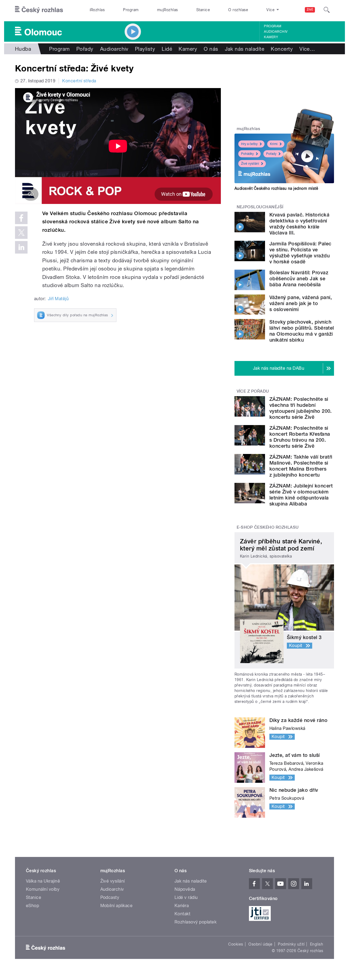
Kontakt (182, 913)
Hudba (23, 49)
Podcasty (109, 897)
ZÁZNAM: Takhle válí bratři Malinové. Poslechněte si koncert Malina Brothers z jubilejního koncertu (300, 466)
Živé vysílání (250, 163)
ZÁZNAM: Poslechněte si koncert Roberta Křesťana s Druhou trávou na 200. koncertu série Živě (299, 437)
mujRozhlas (167, 10)
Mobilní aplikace (116, 905)
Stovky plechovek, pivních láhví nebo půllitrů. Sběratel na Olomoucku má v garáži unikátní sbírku (301, 331)
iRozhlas (97, 10)
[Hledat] (326, 10)
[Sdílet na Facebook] (21, 218)
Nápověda (184, 889)
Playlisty (145, 49)
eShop (32, 905)
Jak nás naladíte (244, 49)
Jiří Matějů (58, 298)
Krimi (274, 144)
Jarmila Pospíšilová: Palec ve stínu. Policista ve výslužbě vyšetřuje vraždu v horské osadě (300, 252)
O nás (211, 49)
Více (307, 49)
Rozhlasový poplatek (195, 922)
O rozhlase (238, 10)
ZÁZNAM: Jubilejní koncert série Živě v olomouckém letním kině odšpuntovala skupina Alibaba (301, 495)
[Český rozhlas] (39, 10)
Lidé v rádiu (186, 897)
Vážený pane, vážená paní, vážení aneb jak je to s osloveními (300, 303)
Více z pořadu (253, 391)
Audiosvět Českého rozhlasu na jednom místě (276, 188)
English (316, 944)
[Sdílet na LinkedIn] (21, 247)
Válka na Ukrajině (43, 881)
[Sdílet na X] (21, 232)
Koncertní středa (79, 80)
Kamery (271, 37)
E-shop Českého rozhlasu (268, 527)
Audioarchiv (275, 32)
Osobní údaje (260, 944)
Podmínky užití (291, 944)
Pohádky (247, 154)
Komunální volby (42, 889)
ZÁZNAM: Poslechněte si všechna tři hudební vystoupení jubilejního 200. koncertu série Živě (300, 408)
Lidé (167, 49)
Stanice (203, 10)
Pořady (85, 49)
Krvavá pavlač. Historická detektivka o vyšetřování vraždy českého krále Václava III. (299, 224)
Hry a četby (249, 144)
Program (131, 10)
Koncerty (282, 49)
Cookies (235, 944)
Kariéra (181, 905)
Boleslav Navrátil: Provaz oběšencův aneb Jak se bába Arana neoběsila (298, 278)
